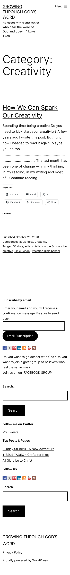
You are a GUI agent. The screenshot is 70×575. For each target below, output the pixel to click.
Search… (9, 386)
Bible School (22, 251)
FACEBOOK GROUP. (38, 372)
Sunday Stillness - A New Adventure (28, 449)
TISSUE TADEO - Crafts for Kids (26, 454)
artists (29, 246)
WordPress (40, 560)
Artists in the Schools (48, 246)
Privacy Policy (12, 552)
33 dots (28, 241)
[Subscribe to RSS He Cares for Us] (24, 348)
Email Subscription (20, 336)
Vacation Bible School (46, 251)
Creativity (41, 241)
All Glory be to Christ (17, 460)
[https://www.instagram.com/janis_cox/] (34, 348)
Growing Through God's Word (20, 12)
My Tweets (10, 432)
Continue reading (23, 178)
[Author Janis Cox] (5, 348)
